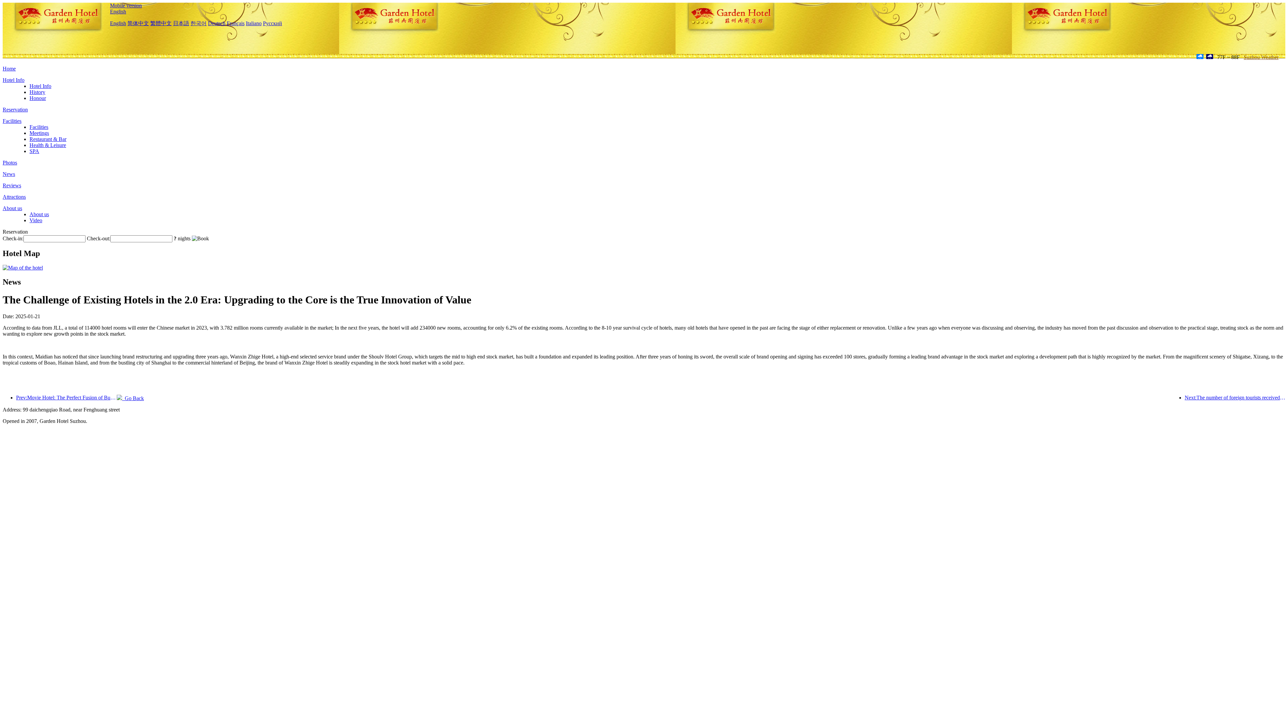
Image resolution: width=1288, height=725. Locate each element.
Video (36, 220)
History (37, 92)
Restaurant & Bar (48, 139)
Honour (38, 98)
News (9, 174)
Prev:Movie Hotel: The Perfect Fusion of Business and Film (66, 397)
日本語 (181, 23)
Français (236, 23)
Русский (272, 23)
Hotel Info (13, 80)
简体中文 (138, 23)
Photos (10, 162)
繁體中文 (161, 23)
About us (12, 208)
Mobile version (126, 5)
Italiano (254, 23)
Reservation (15, 109)
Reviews (12, 185)
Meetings (39, 133)
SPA (34, 151)
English (118, 11)
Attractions (14, 197)
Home (9, 68)
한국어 (199, 23)
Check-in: (13, 238)
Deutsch (216, 23)
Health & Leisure (48, 145)
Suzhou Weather (1261, 57)
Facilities (12, 121)
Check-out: (98, 238)
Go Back (133, 398)
